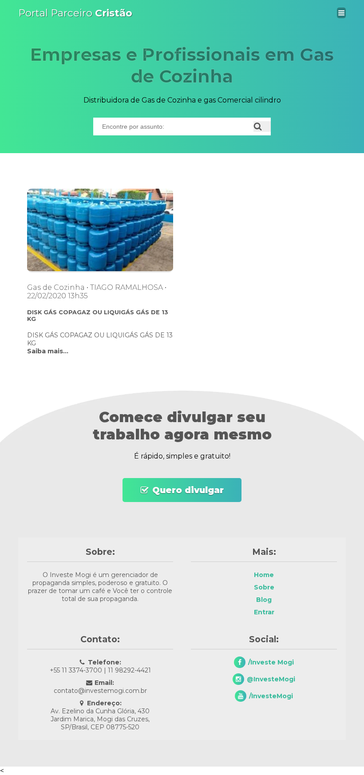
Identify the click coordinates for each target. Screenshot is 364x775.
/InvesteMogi (271, 696)
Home (264, 575)
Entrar (264, 612)
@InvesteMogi (271, 679)
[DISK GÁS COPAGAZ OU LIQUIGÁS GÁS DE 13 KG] (100, 270)
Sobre (264, 587)
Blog (264, 600)
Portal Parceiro (75, 13)
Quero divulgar (188, 490)
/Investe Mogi (271, 662)
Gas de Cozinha (56, 287)
